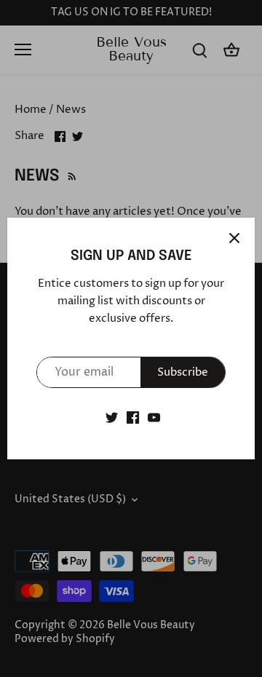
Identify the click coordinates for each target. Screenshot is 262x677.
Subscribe (182, 372)
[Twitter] (112, 417)
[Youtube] (154, 417)
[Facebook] (133, 417)
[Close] (234, 238)
